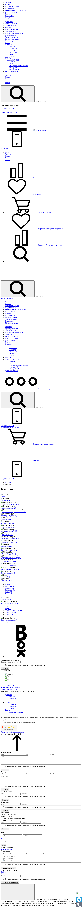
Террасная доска (11, 20)
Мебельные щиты (11, 24)
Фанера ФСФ (14, 69)
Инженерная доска (12, 6)
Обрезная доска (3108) (9, 561)
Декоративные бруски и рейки (16, 10)
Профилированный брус (14, 33)
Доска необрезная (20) (9, 620)
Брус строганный (11, 29)
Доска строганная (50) (9, 565)
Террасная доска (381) (9, 531)
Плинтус (12, 50)
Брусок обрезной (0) (8, 573)
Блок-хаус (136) (6, 546)
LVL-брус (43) (6, 599)
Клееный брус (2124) (8, 523)
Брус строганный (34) (9, 550)
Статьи (12, 708)
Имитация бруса (11, 12)
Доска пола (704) (7, 535)
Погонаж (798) (6, 581)
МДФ (11, 64)
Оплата (7, 77)
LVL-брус (8, 58)
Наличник (13, 48)
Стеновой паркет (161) (9, 542)
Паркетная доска (11, 8)
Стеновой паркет (11, 25)
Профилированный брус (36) (11, 558)
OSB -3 (12, 62)
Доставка (8, 75)
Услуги (7, 83)
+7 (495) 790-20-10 (7, 108)
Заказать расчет (6, 148)
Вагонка (8, 4)
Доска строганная (11, 37)
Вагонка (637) (6, 500)
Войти (4, 845)
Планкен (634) (6, 519)
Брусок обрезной (11, 41)
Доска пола (9, 22)
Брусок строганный (12, 39)
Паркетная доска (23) (8, 508)
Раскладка (13, 52)
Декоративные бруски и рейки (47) (13, 512)
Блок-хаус (8, 27)
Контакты (8, 79)
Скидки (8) (5, 496)
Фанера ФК (13, 68)
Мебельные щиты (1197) (10, 538)
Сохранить (5, 770)
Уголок (12, 56)
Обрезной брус (10, 31)
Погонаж (8, 45)
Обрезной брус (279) (8, 554)
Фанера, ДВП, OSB (12, 60)
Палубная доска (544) (8, 527)
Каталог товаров (7, 298)
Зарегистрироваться (8, 849)
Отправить (5, 668)
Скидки (8, 3)
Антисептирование (16, 712)
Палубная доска (11, 18)
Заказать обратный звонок (10, 687)
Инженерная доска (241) (10, 504)
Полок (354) (5, 577)
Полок (7, 43)
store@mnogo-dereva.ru (9, 112)
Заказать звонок (10, 428)
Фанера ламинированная (18, 66)
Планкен (8, 14)
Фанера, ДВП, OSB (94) (9, 603)
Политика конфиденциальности (12, 732)
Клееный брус (10, 16)
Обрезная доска (10, 35)
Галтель (12, 47)
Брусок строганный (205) (10, 569)
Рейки (11, 54)
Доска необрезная (11, 71)
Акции (7, 81)
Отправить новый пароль (10, 882)
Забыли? (4, 839)
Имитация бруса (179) (9, 516)
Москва (36, 460)
